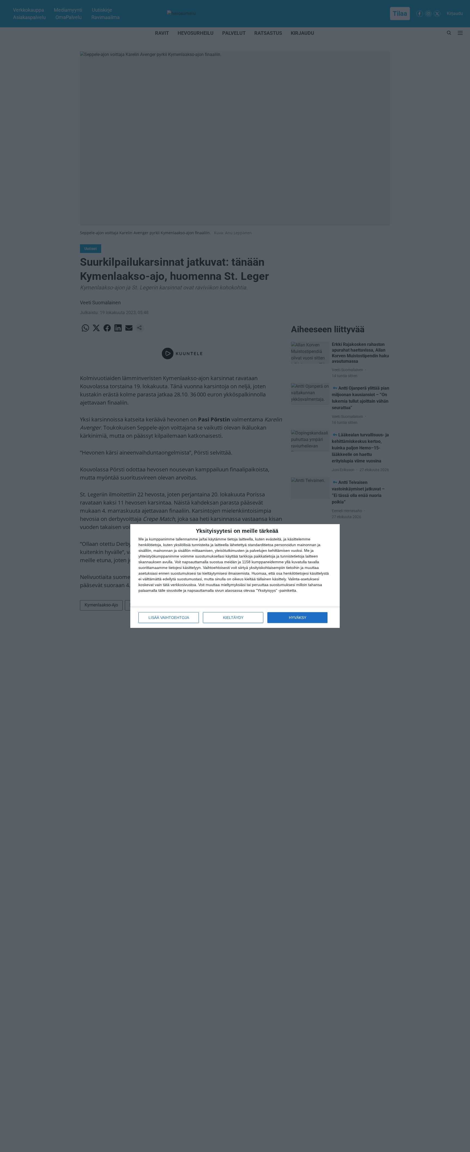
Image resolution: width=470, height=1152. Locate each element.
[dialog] (235, 576)
